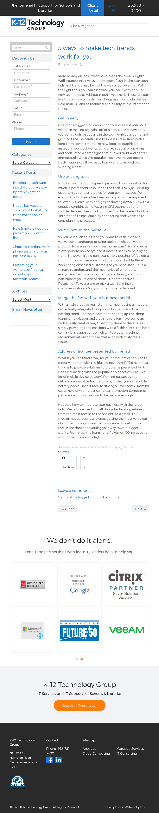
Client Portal (92, 7)
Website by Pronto (137, 807)
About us (89, 748)
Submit (31, 141)
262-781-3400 (136, 8)
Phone (17, 122)
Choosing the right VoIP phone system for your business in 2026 (31, 251)
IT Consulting (126, 753)
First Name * (21, 66)
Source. (128, 447)
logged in (85, 497)
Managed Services (130, 748)
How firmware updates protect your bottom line (30, 233)
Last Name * (21, 80)
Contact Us (113, 7)
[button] (32, 584)
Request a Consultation (80, 705)
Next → (140, 509)
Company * (20, 94)
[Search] (46, 48)
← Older (67, 509)
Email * (17, 108)
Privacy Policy (114, 807)
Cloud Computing (96, 753)
